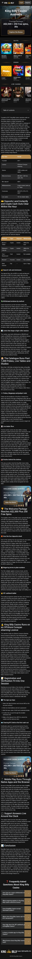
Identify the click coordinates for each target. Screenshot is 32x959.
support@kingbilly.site (24, 951)
